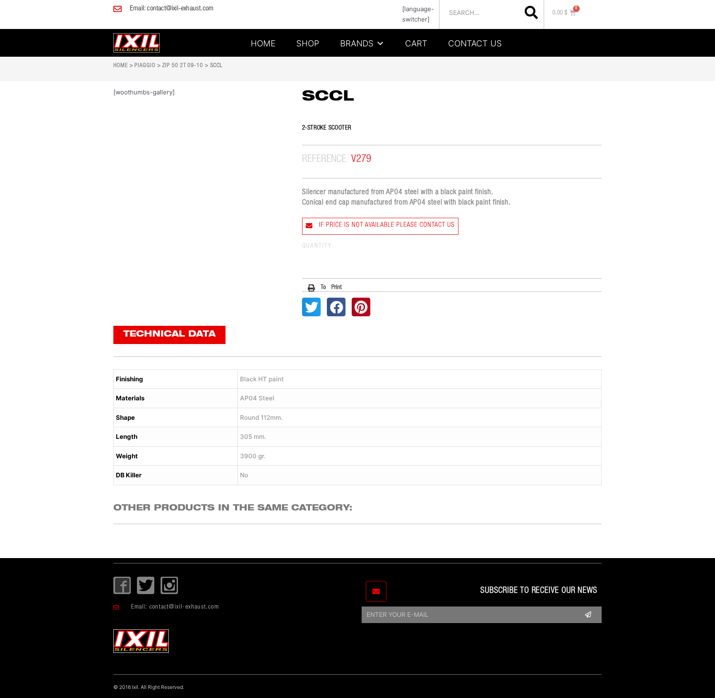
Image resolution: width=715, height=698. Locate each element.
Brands (357, 42)
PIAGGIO (144, 66)
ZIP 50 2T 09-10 (182, 66)
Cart (416, 42)
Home (263, 42)
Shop (307, 42)
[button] (325, 288)
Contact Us (475, 42)
